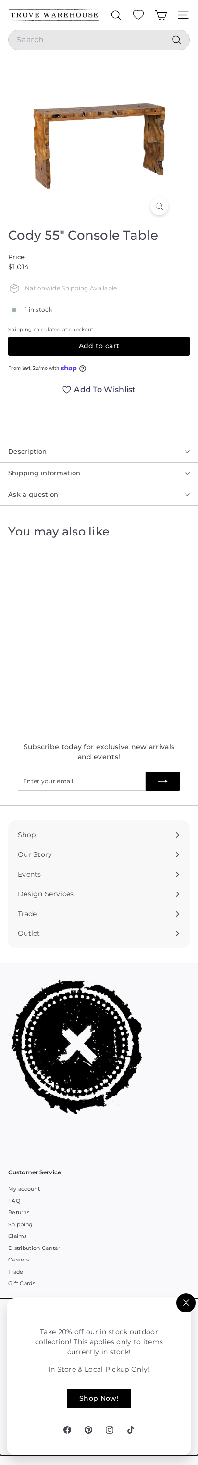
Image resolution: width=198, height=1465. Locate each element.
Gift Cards (21, 1283)
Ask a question (33, 494)
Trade (16, 1271)
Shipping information (44, 473)
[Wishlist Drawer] (138, 15)
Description (27, 451)
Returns (18, 1212)
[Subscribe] (163, 781)
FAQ (14, 1200)
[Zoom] (159, 206)
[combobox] (99, 40)
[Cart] (160, 14)
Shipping (20, 329)
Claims (17, 1236)
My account (24, 1188)
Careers (18, 1259)
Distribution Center (34, 1248)
